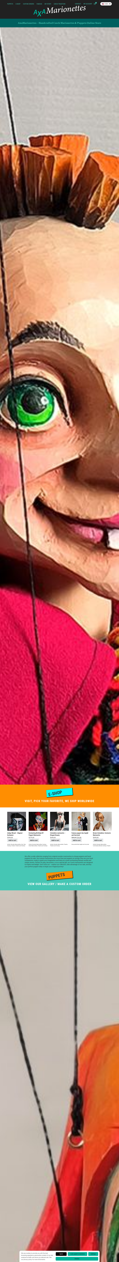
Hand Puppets (96, 844)
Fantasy (61, 845)
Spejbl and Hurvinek (41, 844)
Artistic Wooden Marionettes (14, 844)
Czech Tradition (59, 4)
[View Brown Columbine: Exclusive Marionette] (59, 821)
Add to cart (12, 840)
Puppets (10, 4)
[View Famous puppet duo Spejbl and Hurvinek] (38, 821)
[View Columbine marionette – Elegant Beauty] (16, 821)
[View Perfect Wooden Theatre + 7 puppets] (81, 821)
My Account (88, 4)
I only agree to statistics (77, 1254)
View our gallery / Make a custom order (59, 884)
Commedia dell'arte (54, 845)
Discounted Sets (32, 844)
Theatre (23, 844)
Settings (93, 1254)
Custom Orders (28, 4)
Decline (77, 1259)
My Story (48, 4)
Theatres (74, 844)
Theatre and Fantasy (12, 845)
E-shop (18, 4)
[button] (9, 829)
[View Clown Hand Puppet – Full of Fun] (102, 821)
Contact (78, 4)
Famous (39, 4)
